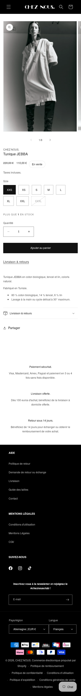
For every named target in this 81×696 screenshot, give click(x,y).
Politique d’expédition (22, 679)
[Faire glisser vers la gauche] (31, 140)
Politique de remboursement (47, 666)
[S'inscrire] (67, 600)
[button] (8, 7)
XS (23, 189)
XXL (22, 201)
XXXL (40, 202)
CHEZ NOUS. (23, 660)
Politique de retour (19, 463)
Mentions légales (43, 686)
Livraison (14, 481)
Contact (13, 498)
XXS (9, 189)
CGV (11, 541)
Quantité (8, 223)
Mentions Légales (19, 533)
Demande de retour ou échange (27, 472)
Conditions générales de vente (57, 679)
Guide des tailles (18, 489)
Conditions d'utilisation (22, 524)
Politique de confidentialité (27, 673)
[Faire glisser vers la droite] (50, 140)
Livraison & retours (16, 262)
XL (8, 201)
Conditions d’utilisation (60, 673)
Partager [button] (14, 328)
